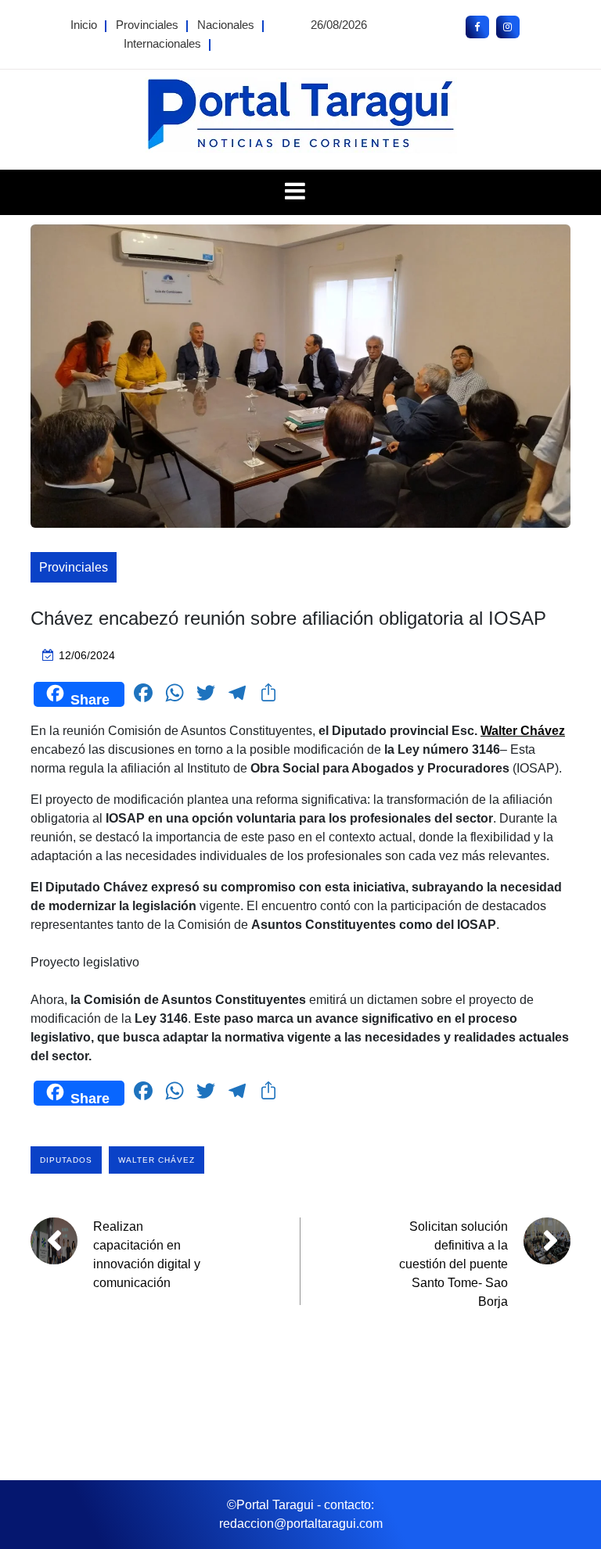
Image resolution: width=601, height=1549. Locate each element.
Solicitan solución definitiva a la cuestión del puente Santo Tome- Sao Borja (453, 1264)
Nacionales (225, 24)
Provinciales (147, 24)
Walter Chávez (156, 1160)
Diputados (66, 1160)
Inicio (83, 24)
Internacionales (162, 43)
